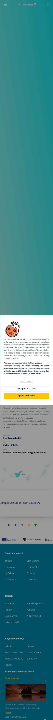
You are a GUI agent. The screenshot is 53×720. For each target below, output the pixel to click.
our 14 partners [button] (32, 339)
